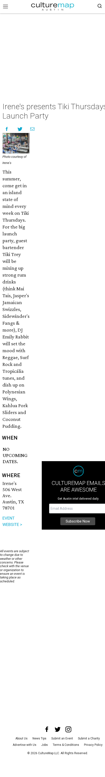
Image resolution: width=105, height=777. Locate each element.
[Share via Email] (32, 129)
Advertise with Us (24, 745)
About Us (21, 738)
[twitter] (58, 729)
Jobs (44, 745)
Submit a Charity (89, 738)
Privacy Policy (93, 745)
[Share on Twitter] (20, 129)
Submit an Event (62, 738)
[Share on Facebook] (6, 129)
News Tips (39, 738)
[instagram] (68, 729)
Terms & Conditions (66, 745)
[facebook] (47, 729)
